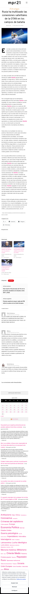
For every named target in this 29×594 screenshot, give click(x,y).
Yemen (2, 569)
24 (2, 412)
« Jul (2, 416)
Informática (22, 536)
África (6, 569)
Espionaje (22, 528)
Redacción (8, 25)
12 (10, 407)
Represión (22, 556)
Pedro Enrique (10, 313)
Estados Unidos (6, 530)
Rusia (3, 560)
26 (10, 412)
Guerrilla (20, 533)
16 (26, 407)
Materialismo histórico (6, 547)
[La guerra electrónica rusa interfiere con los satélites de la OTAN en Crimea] (19, 244)
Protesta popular (6, 557)
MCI (12, 547)
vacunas (25, 566)
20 (14, 409)
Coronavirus (6, 517)
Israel (13, 539)
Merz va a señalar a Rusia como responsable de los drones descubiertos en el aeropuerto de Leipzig (14, 445)
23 (26, 409)
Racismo (14, 557)
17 (2, 409)
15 (22, 407)
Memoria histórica (8, 549)
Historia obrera (3, 536)
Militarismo (21, 549)
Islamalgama (6, 539)
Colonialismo (23, 515)
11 (6, 407)
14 (18, 407)
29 (22, 412)
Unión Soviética (17, 566)
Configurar (14, 590)
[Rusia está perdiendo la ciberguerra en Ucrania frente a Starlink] (7, 262)
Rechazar (14, 586)
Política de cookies (21, 579)
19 (10, 409)
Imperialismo (12, 536)
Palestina (24, 553)
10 (2, 407)
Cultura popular (4, 524)
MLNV (2, 553)
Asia (13, 515)
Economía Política (10, 527)
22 (22, 409)
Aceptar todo (14, 583)
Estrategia (14, 9)
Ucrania (11, 280)
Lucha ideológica (19, 542)
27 (14, 412)
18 (6, 409)
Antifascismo (6, 514)
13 (14, 407)
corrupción (15, 518)
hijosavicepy (9, 364)
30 (26, 412)
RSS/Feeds (15, 419)
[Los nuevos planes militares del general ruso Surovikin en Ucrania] (7, 244)
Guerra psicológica (9, 533)
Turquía (15, 563)
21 (18, 409)
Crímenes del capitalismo (12, 521)
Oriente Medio (14, 553)
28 (18, 412)
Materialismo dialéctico (14, 545)
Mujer (5, 553)
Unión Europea (6, 566)
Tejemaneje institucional (13, 560)
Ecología (12, 524)
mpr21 (14, 3)
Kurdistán (17, 539)
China (18, 515)
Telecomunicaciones (6, 563)
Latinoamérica (6, 542)
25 (6, 412)
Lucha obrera (5, 545)
